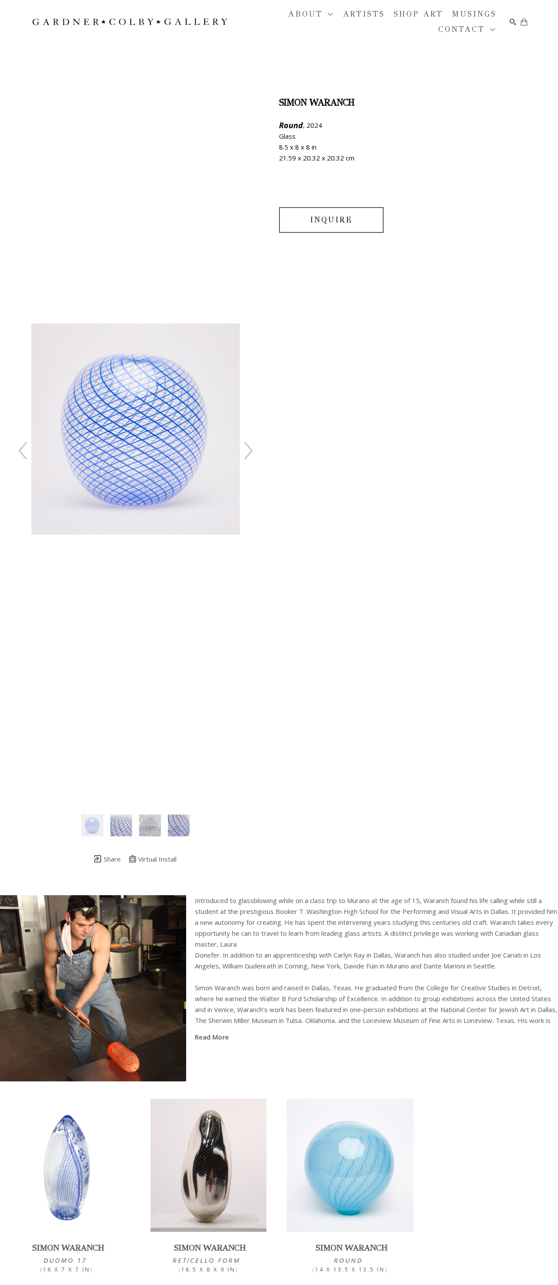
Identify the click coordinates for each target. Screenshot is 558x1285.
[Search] (513, 22)
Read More (212, 1037)
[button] (311, 14)
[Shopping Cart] (524, 22)
